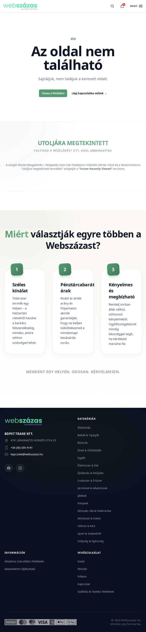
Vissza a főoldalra (53, 93)
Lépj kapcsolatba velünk (89, 93)
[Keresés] (112, 6)
